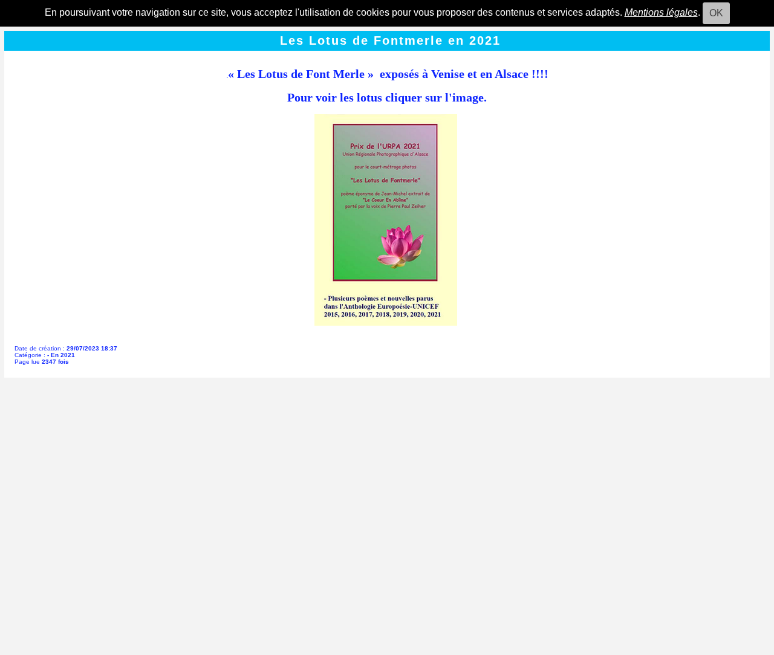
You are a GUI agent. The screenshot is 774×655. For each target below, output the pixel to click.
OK (716, 13)
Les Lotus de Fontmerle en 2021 (390, 40)
